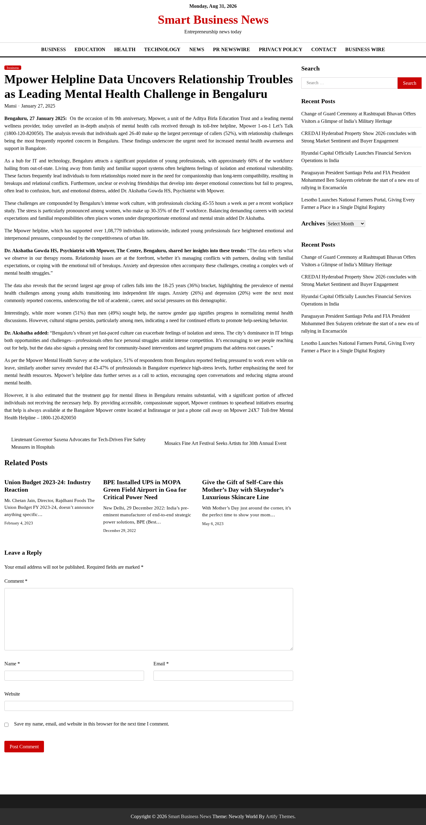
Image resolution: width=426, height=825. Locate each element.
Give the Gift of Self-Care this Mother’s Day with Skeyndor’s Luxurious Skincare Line (243, 489)
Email (161, 663)
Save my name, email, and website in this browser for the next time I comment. (91, 723)
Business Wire (365, 49)
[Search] (417, 24)
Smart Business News (213, 19)
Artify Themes (280, 816)
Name (12, 663)
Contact (323, 49)
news (196, 49)
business (53, 49)
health (124, 49)
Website (12, 694)
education (90, 49)
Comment (15, 581)
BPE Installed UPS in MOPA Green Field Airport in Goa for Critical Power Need (144, 489)
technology (162, 49)
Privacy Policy (281, 49)
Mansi (10, 106)
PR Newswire (231, 49)
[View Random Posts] (404, 24)
